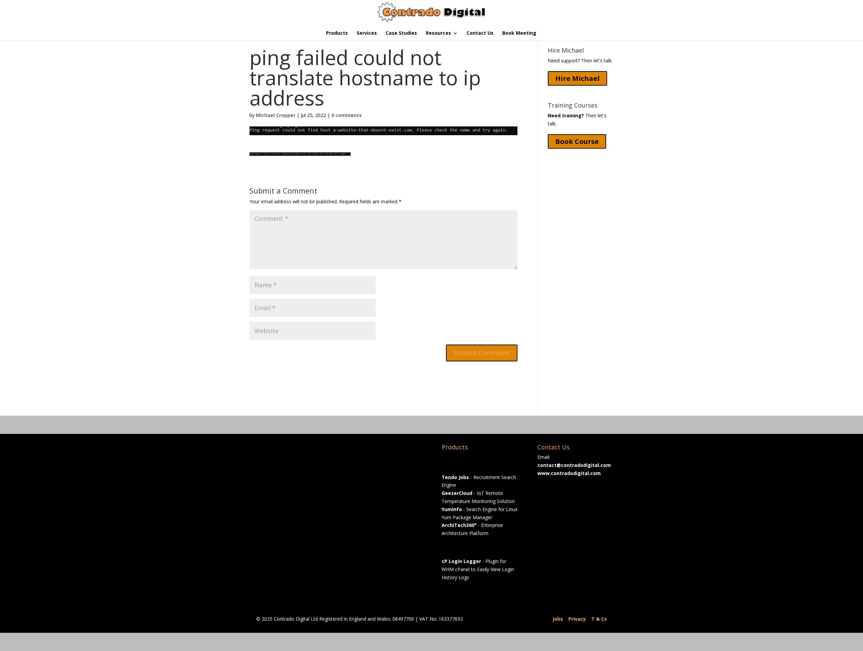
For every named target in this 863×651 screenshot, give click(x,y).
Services (367, 33)
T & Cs (599, 619)
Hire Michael (577, 78)
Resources (438, 33)
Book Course (577, 141)
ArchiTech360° (459, 525)
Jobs (558, 619)
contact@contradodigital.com (574, 465)
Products (337, 33)
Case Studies (401, 33)
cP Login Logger (461, 561)
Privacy (577, 619)
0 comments (346, 115)
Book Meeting (519, 33)
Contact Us (480, 33)
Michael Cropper (275, 115)
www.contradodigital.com (569, 473)
